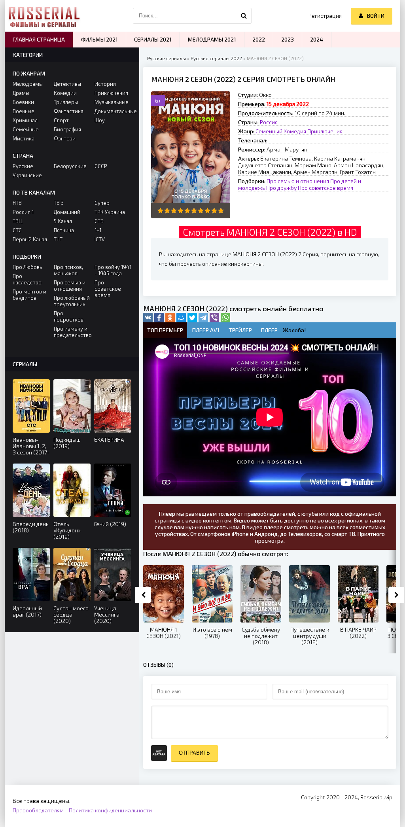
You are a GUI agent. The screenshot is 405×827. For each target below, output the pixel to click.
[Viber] (214, 317)
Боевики (23, 102)
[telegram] (203, 317)
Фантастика (68, 111)
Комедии (65, 93)
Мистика (23, 138)
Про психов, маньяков (68, 270)
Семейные (26, 129)
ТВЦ (17, 221)
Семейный (268, 131)
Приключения (325, 131)
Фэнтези (65, 138)
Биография (67, 129)
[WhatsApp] (225, 317)
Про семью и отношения (298, 181)
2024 (316, 39)
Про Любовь (27, 267)
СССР (101, 166)
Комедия (295, 131)
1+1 (98, 230)
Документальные (113, 111)
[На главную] (44, 16)
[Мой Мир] (181, 317)
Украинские (27, 175)
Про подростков (68, 316)
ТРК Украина (110, 212)
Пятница (64, 230)
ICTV (100, 239)
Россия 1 (23, 212)
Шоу (100, 120)
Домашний (67, 212)
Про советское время (325, 187)
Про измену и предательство (72, 332)
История (105, 84)
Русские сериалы (166, 58)
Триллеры (66, 102)
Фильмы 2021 (99, 39)
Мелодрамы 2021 (212, 39)
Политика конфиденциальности (110, 810)
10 (221, 210)
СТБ (99, 221)
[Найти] (244, 16)
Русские (23, 166)
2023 (287, 39)
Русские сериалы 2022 (216, 58)
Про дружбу (281, 187)
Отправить (194, 753)
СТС (17, 230)
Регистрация (325, 15)
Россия (269, 122)
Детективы (67, 84)
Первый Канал (30, 239)
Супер (102, 203)
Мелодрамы (28, 84)
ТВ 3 (59, 203)
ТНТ (58, 239)
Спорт (61, 120)
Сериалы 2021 (153, 39)
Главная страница (39, 39)
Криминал (25, 120)
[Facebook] (159, 317)
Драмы (21, 93)
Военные (23, 111)
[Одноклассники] (170, 317)
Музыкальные (112, 102)
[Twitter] (192, 317)
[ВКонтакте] (148, 317)
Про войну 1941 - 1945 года (113, 270)
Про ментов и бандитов (29, 294)
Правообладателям (38, 810)
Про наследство (27, 279)
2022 (258, 39)
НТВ (17, 203)
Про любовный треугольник (72, 301)
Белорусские (70, 166)
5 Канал (63, 221)
